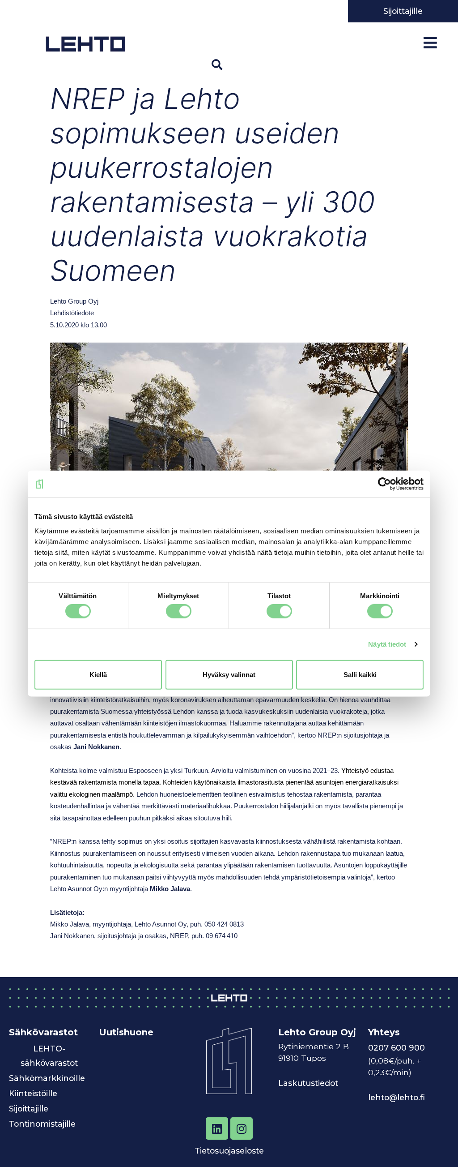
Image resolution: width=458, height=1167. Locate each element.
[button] (217, 64)
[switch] (178, 611)
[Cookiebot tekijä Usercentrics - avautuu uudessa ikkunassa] (384, 484)
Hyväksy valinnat (229, 674)
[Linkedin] (217, 1128)
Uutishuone (126, 1032)
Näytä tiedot (387, 644)
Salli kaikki (360, 674)
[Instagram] (241, 1128)
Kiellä (98, 674)
